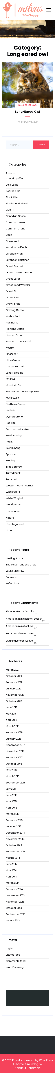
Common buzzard (16, 222)
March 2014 (13, 883)
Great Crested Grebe (19, 272)
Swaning (11, 641)
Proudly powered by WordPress (32, 1060)
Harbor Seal (13, 316)
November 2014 (15, 839)
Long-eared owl (27, 111)
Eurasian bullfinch (16, 247)
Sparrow (11, 454)
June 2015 (11, 795)
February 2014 (14, 889)
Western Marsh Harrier (19, 485)
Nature (10, 518)
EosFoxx (28, 626)
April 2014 (11, 876)
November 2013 (15, 901)
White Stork (13, 492)
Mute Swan (12, 398)
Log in (9, 948)
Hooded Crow (14, 335)
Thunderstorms (15, 611)
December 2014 (15, 833)
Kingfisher (12, 354)
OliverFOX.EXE (25, 633)
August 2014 (13, 858)
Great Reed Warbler (18, 285)
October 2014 (14, 845)
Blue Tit (10, 210)
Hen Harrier (13, 322)
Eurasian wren (14, 253)
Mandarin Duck (15, 385)
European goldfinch (17, 260)
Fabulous (11, 577)
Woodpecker (14, 504)
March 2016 (12, 776)
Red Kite (11, 423)
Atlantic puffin (14, 178)
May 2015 (11, 801)
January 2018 (13, 739)
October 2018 (14, 701)
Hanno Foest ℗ (33, 619)
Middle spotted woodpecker (23, 391)
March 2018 (12, 726)
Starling (10, 460)
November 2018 (15, 695)
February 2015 (14, 820)
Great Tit (11, 291)
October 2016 (14, 764)
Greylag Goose (15, 310)
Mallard (10, 379)
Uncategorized (15, 524)
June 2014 (12, 864)
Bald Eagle (12, 185)
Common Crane (15, 228)
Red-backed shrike (17, 429)
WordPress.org (15, 967)
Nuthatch (11, 410)
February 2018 (14, 732)
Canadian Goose (16, 216)
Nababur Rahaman (27, 1068)
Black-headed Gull (17, 203)
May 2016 (11, 770)
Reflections (12, 583)
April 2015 (11, 807)
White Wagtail (14, 498)
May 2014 (11, 870)
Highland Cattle (15, 329)
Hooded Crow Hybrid (18, 341)
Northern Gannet (16, 404)
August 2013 (13, 920)
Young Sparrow (15, 571)
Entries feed (13, 955)
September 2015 (16, 782)
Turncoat (11, 479)
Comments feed (16, 961)
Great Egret (13, 279)
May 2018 (11, 713)
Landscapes (13, 511)
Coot (9, 235)
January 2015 (13, 826)
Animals (10, 173)
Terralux (29, 611)
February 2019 (14, 682)
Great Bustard (14, 266)
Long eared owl (27, 105)
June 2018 (11, 707)
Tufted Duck (13, 473)
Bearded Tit (13, 191)
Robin (9, 441)
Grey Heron (13, 304)
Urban (9, 530)
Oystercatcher (15, 416)
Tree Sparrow (14, 467)
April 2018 (11, 720)
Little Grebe (13, 360)
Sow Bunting (13, 448)
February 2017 (14, 757)
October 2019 (14, 676)
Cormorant (12, 241)
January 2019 (13, 688)
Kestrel (10, 347)
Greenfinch (12, 297)
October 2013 (14, 908)
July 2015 (11, 789)
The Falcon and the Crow (21, 564)
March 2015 (12, 814)
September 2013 (15, 914)
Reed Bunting (14, 435)
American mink (15, 619)
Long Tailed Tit (14, 373)
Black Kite (12, 197)
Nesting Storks (14, 558)
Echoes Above (24, 641)
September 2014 (16, 851)
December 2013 (15, 895)
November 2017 (15, 751)
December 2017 (15, 745)
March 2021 (12, 670)
